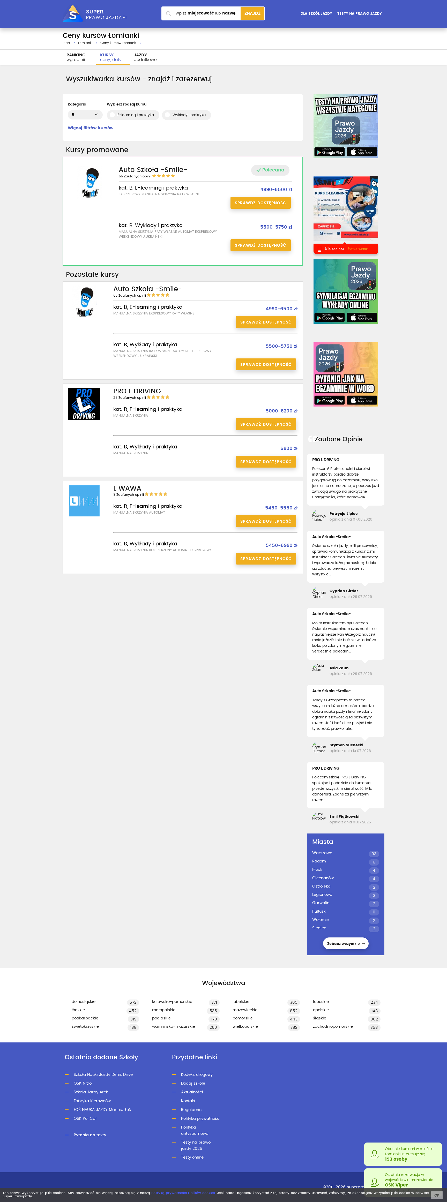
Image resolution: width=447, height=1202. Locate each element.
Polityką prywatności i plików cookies (183, 1193)
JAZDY (145, 57)
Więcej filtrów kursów (91, 128)
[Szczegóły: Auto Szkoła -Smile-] (89, 198)
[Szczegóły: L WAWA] (84, 515)
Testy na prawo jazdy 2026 (196, 1145)
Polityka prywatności (200, 1119)
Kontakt (188, 1101)
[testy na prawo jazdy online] (346, 126)
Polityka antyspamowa (194, 1130)
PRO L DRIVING (325, 460)
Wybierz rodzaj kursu (126, 104)
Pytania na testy (90, 1135)
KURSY (111, 57)
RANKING (75, 57)
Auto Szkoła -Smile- (331, 537)
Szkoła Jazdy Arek (91, 1092)
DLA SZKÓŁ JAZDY (316, 14)
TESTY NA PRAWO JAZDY (359, 14)
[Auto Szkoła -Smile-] (345, 215)
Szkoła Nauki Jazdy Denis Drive (103, 1075)
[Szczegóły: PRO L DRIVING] (84, 419)
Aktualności (192, 1092)
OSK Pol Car (85, 1119)
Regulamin (191, 1110)
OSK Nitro (83, 1083)
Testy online (192, 1157)
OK (436, 1195)
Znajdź (252, 13)
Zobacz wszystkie (344, 944)
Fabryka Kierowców (92, 1101)
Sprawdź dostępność (260, 203)
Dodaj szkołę (193, 1083)
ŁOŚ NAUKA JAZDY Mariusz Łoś (102, 1110)
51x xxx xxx (334, 249)
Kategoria (77, 104)
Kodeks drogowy (197, 1075)
